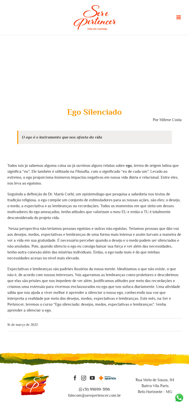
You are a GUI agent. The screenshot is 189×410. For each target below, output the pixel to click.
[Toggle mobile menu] (179, 17)
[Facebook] (75, 378)
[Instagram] (83, 378)
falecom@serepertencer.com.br (94, 395)
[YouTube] (92, 378)
